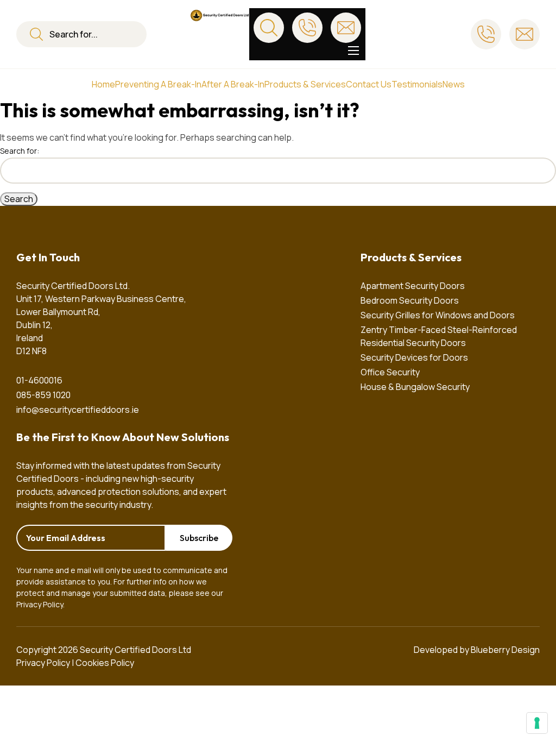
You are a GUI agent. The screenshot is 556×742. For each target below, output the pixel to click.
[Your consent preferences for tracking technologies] (537, 723)
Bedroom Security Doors (410, 300)
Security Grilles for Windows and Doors (438, 315)
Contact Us (368, 84)
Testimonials (417, 84)
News (454, 84)
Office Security (390, 372)
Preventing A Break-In (158, 84)
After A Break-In (232, 84)
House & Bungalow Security (415, 387)
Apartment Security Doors (413, 286)
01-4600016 (39, 380)
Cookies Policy (104, 663)
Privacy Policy (39, 604)
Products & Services (305, 84)
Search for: (19, 151)
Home (103, 84)
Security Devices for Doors (414, 357)
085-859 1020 (43, 395)
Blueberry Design (505, 650)
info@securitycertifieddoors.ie (77, 410)
